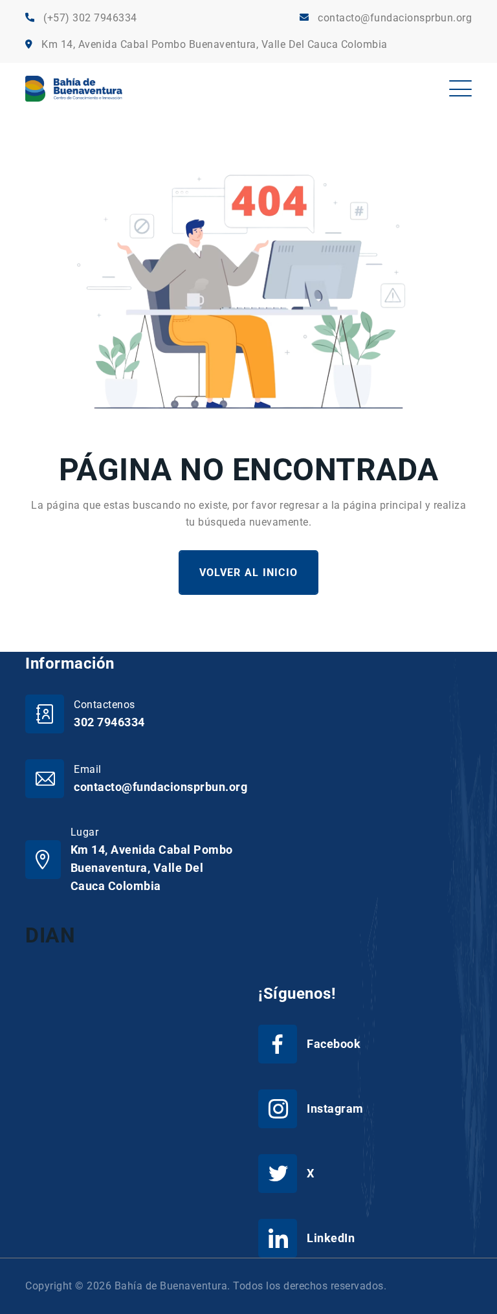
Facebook (333, 1044)
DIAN (50, 935)
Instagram (335, 1108)
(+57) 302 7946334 (90, 18)
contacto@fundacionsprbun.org (395, 18)
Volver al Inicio (248, 572)
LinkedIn (331, 1238)
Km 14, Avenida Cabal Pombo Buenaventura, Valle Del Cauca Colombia (214, 44)
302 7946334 (109, 722)
